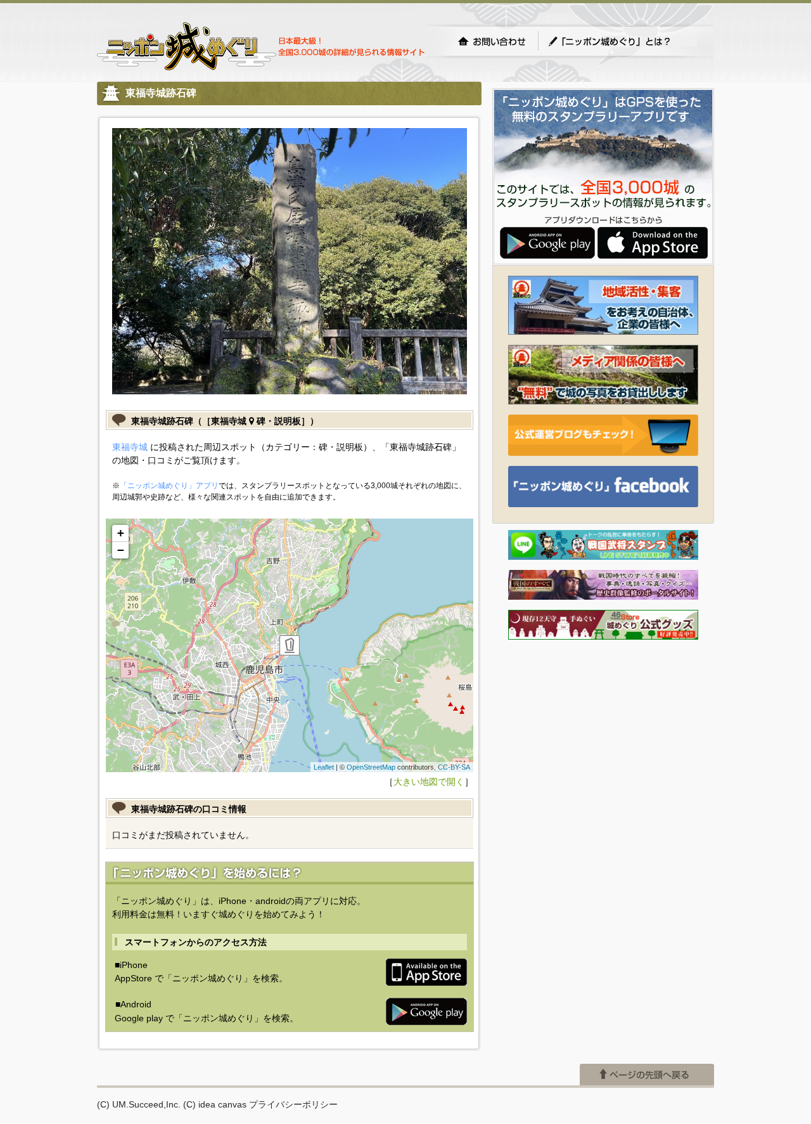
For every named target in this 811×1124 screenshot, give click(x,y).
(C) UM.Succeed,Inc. (139, 1104)
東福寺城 (130, 447)
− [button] (120, 550)
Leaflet (324, 767)
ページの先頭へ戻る (647, 1074)
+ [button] (120, 532)
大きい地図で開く (428, 782)
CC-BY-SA (454, 767)
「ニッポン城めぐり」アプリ (169, 485)
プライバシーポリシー (293, 1104)
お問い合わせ (491, 41)
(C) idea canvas (214, 1104)
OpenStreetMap (371, 767)
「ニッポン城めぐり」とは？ (622, 41)
